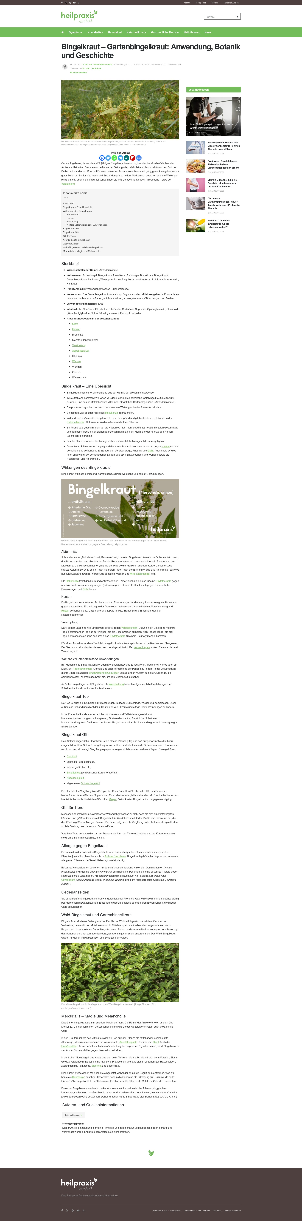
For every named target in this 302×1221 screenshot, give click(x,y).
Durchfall (72, 756)
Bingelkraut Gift (71, 232)
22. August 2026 (216, 231)
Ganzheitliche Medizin (165, 32)
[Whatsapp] (114, 158)
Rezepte (217, 1210)
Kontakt (187, 2)
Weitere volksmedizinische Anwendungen (87, 224)
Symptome (76, 32)
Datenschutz (189, 1210)
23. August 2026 (197, 132)
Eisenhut (96, 1065)
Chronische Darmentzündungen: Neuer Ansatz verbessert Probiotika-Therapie (224, 203)
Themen (214, 2)
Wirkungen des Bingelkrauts (77, 211)
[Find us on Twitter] (66, 2)
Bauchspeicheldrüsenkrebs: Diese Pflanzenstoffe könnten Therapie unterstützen (224, 146)
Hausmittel (115, 32)
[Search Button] (237, 16)
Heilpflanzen (192, 32)
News (208, 32)
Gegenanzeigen (71, 243)
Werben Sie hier (160, 1210)
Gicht (75, 324)
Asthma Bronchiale (115, 856)
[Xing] (126, 158)
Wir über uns (204, 1210)
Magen (113, 799)
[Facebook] (102, 158)
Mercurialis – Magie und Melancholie (81, 251)
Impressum (175, 1210)
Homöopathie (68, 1046)
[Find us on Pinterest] (70, 2)
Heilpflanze (111, 412)
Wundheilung (116, 684)
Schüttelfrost (74, 772)
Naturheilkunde (136, 32)
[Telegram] (120, 158)
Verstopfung (68, 183)
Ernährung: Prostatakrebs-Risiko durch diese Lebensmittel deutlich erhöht (223, 164)
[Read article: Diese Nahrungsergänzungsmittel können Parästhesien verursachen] (213, 116)
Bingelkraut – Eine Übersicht (77, 207)
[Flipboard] (132, 158)
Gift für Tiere (69, 236)
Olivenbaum (68, 880)
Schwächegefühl (90, 783)
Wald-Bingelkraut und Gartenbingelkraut (83, 247)
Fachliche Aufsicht (231, 2)
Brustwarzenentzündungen (104, 673)
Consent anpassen (232, 1210)
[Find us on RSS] (78, 2)
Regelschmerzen (82, 668)
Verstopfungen (129, 627)
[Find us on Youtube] (74, 2)
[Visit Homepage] (79, 16)
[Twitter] (108, 158)
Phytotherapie (163, 581)
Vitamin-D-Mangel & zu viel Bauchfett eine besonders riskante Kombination (222, 183)
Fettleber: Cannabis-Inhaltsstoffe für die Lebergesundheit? (219, 224)
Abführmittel (72, 214)
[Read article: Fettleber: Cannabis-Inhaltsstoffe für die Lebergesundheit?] (195, 225)
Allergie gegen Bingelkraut (76, 239)
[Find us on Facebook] (62, 2)
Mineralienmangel (140, 573)
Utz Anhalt (91, 68)
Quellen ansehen (78, 72)
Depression (78, 1077)
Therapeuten (200, 2)
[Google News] (139, 158)
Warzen (76, 361)
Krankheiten (95, 32)
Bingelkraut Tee (71, 228)
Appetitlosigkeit (80, 350)
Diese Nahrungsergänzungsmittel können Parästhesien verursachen (212, 126)
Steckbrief (68, 203)
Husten (70, 217)
